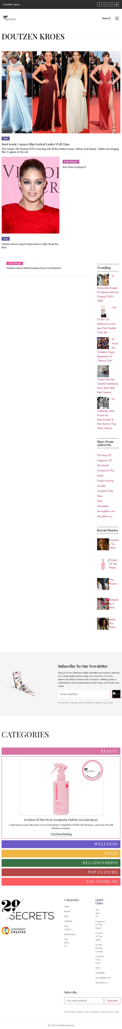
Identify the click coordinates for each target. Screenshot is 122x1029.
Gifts (99, 501)
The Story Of (104, 455)
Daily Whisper (70, 161)
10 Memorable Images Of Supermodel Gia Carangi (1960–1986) (107, 288)
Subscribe (112, 1000)
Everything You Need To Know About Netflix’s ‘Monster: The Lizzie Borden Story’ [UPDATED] (114, 544)
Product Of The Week (105, 473)
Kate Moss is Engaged (74, 167)
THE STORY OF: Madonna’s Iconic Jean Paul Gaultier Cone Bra (106, 320)
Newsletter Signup (11, 4)
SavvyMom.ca (104, 516)
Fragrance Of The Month (104, 463)
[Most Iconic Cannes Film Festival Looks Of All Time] (61, 92)
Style (5, 138)
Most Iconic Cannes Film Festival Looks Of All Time (36, 144)
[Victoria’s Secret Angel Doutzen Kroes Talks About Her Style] (30, 195)
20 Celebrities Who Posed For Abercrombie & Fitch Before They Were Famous (106, 413)
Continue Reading (61, 834)
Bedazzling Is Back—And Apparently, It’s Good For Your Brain (113, 603)
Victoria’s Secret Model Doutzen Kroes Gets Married (33, 268)
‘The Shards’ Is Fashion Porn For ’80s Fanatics (113, 583)
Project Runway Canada (105, 483)
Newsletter (103, 506)
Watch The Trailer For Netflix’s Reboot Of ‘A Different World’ (114, 623)
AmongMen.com (106, 511)
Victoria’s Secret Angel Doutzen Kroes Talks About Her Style (30, 246)
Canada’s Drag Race (105, 493)
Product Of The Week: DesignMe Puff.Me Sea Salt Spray (114, 564)
